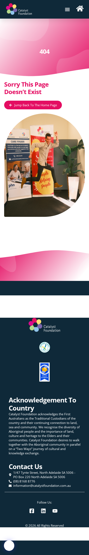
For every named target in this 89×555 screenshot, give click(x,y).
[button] (67, 9)
